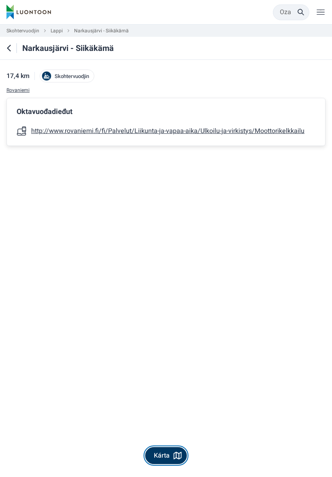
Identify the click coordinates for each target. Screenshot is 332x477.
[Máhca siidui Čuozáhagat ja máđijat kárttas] (9, 48)
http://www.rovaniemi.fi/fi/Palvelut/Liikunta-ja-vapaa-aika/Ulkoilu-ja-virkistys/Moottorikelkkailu (167, 131)
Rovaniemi (18, 90)
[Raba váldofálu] (320, 12)
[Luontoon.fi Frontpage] (28, 12)
